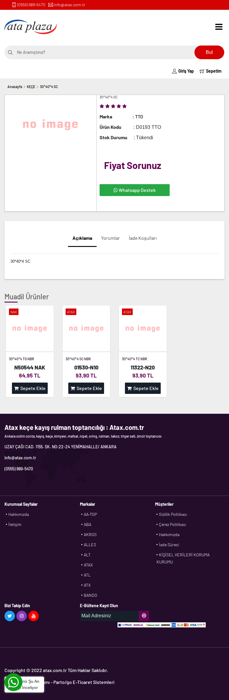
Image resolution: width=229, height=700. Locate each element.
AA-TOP (90, 514)
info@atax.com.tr (69, 4)
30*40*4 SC (49, 86)
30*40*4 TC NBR (134, 359)
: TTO (137, 116)
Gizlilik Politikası (173, 514)
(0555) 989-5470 (31, 4)
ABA (87, 524)
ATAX (88, 564)
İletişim (14, 524)
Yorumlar (110, 238)
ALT (87, 554)
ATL (87, 574)
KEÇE (31, 86)
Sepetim (214, 70)
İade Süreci (169, 544)
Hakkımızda (18, 514)
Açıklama (82, 238)
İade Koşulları (143, 238)
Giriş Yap (186, 70)
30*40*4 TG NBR (21, 359)
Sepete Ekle (32, 388)
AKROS (90, 534)
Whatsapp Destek (137, 190)
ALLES (90, 544)
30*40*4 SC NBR (78, 359)
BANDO (90, 595)
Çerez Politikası (172, 524)
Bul (209, 52)
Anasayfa (14, 86)
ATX (87, 585)
